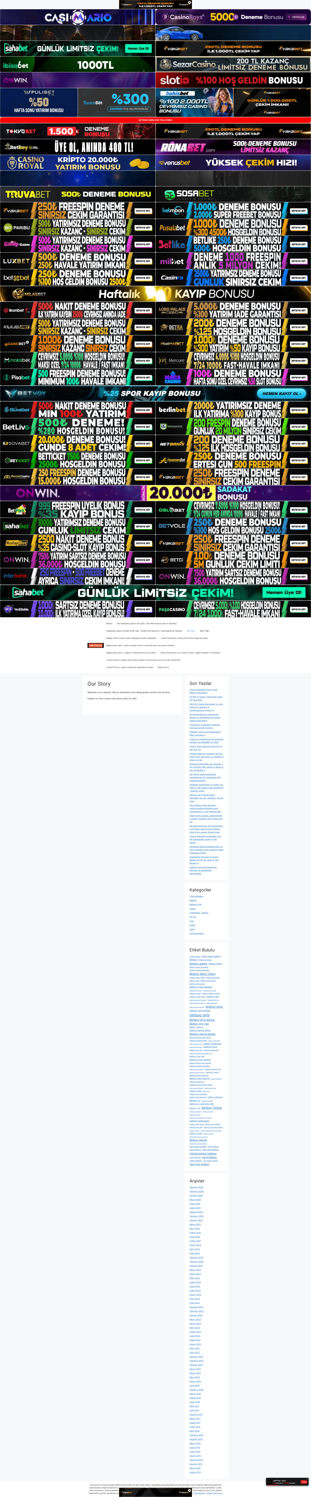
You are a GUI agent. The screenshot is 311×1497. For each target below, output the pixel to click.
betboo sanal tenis (210, 1088)
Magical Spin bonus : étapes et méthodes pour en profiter (131, 653)
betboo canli (194, 981)
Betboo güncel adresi (202, 1034)
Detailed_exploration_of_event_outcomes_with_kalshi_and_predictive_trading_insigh (206, 787)
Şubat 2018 (195, 1398)
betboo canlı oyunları (209, 990)
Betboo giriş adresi (202, 1020)
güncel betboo (195, 1157)
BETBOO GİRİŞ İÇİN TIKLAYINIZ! (155, 120)
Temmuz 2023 (197, 1311)
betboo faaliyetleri (211, 1003)
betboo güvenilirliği (214, 1041)
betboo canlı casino (197, 984)
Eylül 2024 (195, 1253)
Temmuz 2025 (196, 1216)
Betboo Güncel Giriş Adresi (200, 1038)
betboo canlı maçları (196, 990)
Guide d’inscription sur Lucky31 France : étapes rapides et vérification (190, 653)
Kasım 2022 (195, 1344)
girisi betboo (195, 1150)
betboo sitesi (196, 1091)
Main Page (204, 631)
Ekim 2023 (195, 1299)
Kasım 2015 (195, 1456)
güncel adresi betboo (203, 1153)
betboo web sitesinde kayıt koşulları (201, 1118)
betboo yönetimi (194, 1130)
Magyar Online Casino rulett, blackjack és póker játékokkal (131, 638)
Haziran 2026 (196, 1195)
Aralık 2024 (195, 1241)
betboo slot (206, 1091)
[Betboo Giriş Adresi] (95, 645)
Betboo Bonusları (213, 978)
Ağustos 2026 (196, 1187)
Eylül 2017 (194, 1410)
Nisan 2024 (195, 1274)
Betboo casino (195, 993)
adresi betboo (195, 956)
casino (193, 908)
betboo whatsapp (199, 1120)
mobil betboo (196, 1160)
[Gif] (155, 293)
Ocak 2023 (195, 1336)
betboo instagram (212, 1043)
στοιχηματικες (197, 933)
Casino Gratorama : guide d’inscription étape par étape (184, 638)
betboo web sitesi (195, 1115)
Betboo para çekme (200, 1078)
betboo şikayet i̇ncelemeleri (198, 1144)
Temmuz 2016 (196, 1435)
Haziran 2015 (196, 1464)
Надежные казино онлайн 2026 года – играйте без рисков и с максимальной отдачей (144, 631)
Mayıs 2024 (195, 1270)
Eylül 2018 (194, 1385)
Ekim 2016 (195, 1431)
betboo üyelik (196, 1133)
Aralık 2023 (195, 1290)
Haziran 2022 (196, 1365)
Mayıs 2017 (195, 1418)
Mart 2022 (195, 1377)
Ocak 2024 (195, 1286)
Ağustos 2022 (196, 1356)
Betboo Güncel (196, 1027)
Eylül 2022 (195, 1352)
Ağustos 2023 (196, 1307)
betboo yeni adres (197, 1124)
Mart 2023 (195, 1328)
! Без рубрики (196, 896)
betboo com (213, 996)
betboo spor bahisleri (198, 1097)
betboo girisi (214, 1006)
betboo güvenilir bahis (198, 1041)
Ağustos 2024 (196, 1257)
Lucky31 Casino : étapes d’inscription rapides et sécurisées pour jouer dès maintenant (143, 660)
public (192, 925)
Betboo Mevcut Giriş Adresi (200, 1063)
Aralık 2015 (195, 1451)
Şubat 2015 (195, 1472)
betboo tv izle (195, 1108)
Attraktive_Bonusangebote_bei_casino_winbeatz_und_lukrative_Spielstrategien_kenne (206, 849)
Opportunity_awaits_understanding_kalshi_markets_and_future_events (206, 818)
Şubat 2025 (195, 1233)
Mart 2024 (195, 1278)
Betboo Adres (205, 960)
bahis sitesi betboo (211, 956)
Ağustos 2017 (196, 1414)
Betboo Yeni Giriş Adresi (213, 1127)
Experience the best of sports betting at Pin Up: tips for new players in (204, 860)
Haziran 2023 (196, 1315)
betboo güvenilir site (196, 1044)
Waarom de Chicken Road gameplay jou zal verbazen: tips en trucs (206, 798)
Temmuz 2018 (196, 1389)
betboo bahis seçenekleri (199, 970)
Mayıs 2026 (195, 1199)
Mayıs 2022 (195, 1369)
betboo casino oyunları (211, 993)
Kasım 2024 (195, 1245)
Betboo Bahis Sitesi (203, 974)
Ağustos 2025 (196, 1212)
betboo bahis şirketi (197, 978)
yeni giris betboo (199, 1164)
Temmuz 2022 (196, 1361)
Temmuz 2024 (197, 1261)
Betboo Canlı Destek (201, 987)
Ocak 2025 (195, 1237)
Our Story (191, 631)
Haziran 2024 (196, 1266)
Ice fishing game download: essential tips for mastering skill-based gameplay (205, 777)
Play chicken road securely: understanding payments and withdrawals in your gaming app (205, 808)
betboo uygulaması (195, 1111)
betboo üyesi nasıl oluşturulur (199, 1137)
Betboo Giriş (163, 667)
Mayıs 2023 (195, 1319)
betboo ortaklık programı (197, 1072)
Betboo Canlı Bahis (208, 981)
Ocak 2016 (195, 1447)
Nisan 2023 (195, 1323)
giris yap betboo (210, 1149)
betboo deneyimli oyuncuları (198, 1000)
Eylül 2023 (195, 1303)
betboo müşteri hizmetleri (200, 1066)
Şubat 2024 (195, 1282)
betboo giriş (200, 1015)
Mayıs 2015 (195, 1468)
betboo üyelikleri (208, 1134)
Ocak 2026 (195, 1204)
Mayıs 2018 (195, 1394)
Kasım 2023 (195, 1294)
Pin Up (193, 917)
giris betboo (213, 1146)
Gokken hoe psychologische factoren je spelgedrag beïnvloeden (203, 870)
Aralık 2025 (195, 1208)
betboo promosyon (197, 1082)
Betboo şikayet (198, 1139)
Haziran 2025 (196, 1220)
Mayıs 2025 (195, 1224)
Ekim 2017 (194, 1406)
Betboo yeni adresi (212, 1124)
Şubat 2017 (195, 1423)
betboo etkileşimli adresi (197, 1003)
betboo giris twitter (200, 1010)
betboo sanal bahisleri (196, 1088)
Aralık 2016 (195, 1427)
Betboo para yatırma (199, 1075)
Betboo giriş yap (199, 1023)
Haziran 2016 (196, 1439)
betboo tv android (207, 1101)
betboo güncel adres (200, 1030)
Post (192, 921)
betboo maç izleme (200, 1059)
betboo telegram (215, 1097)
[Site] (77, 210)
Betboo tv (195, 1100)
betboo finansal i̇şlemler (197, 1007)
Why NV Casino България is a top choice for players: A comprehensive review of (206, 707)
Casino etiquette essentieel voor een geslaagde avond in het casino (205, 839)
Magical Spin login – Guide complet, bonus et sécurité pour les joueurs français (140, 645)
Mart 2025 (195, 1228)
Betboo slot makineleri (198, 1094)
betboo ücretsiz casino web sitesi (211, 1130)
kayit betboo (209, 1157)
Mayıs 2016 (195, 1443)
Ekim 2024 (195, 1249)
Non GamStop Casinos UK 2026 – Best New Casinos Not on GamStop (147, 623)
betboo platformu (216, 1079)
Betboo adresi (198, 963)
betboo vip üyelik (208, 1111)
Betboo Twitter (212, 1108)
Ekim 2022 (195, 1348)
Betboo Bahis (215, 963)
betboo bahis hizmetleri (199, 967)
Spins (192, 929)
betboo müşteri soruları (197, 1069)
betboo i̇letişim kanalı (196, 1047)
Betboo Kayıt (210, 1047)
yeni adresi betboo (210, 1161)
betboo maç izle (197, 1056)
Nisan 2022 (195, 1373)
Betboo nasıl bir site (213, 1069)
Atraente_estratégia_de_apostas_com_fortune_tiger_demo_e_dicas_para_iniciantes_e (206, 767)
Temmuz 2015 (196, 1460)
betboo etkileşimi (213, 1000)
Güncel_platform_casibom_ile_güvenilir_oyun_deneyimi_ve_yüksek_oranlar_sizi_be (207, 757)
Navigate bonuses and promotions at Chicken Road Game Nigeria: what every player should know (206, 829)
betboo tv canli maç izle (202, 1104)
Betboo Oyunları (212, 1072)
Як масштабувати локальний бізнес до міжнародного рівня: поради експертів (205, 717)
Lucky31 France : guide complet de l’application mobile (129, 667)
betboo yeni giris (196, 1127)
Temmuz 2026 (197, 1191)
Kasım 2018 (195, 1381)
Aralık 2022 (195, 1340)
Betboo (109, 623)
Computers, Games (199, 913)
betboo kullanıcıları (211, 1050)
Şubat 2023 (195, 1332)
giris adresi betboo (198, 1146)
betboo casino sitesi (197, 997)
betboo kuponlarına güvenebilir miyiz (201, 1053)
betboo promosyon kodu (201, 1085)
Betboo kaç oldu (196, 1050)
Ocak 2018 (195, 1402)
